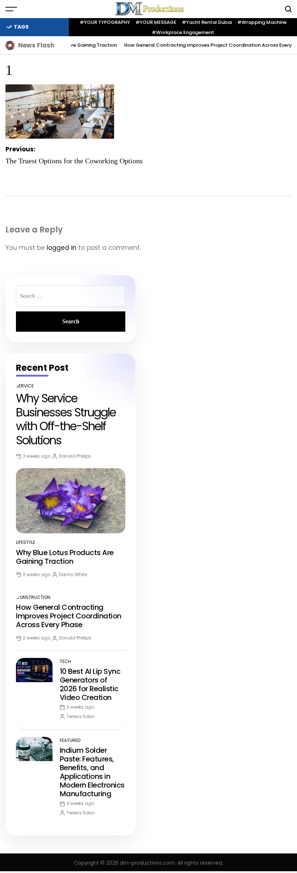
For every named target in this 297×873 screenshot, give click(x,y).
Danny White (73, 574)
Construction (33, 597)
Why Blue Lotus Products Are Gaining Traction (65, 556)
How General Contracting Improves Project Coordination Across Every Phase (68, 616)
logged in (61, 247)
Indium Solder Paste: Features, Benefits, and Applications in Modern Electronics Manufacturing (92, 772)
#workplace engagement (183, 32)
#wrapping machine (261, 22)
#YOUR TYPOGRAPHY (105, 22)
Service (25, 386)
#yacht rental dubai (207, 22)
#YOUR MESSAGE (155, 22)
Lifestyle (25, 542)
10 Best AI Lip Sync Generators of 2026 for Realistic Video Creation (90, 684)
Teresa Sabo (81, 716)
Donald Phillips (75, 456)
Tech (65, 661)
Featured (70, 740)
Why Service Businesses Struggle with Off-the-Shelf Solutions (66, 419)
